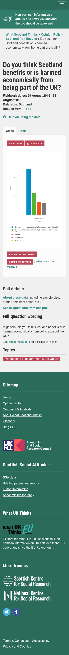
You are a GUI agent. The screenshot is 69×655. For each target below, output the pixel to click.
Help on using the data (23, 117)
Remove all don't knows (22, 254)
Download (35, 143)
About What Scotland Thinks (22, 415)
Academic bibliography (18, 495)
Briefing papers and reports (21, 483)
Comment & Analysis (17, 409)
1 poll (27, 108)
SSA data (9, 477)
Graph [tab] (10, 131)
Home (7, 397)
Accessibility (40, 640)
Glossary (9, 421)
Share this (14, 143)
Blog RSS (9, 427)
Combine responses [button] (20, 261)
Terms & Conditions (16, 640)
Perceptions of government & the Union (31, 359)
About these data (16, 297)
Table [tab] (22, 131)
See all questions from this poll (25, 307)
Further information (15, 489)
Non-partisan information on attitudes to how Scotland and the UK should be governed (36, 18)
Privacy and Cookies (17, 646)
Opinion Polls (12, 403)
